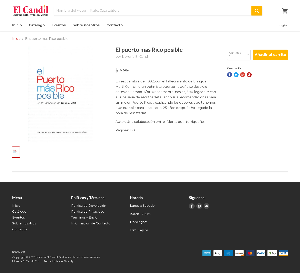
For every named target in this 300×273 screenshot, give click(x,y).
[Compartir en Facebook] (229, 74)
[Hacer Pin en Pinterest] (249, 74)
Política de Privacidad (87, 211)
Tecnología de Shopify (58, 261)
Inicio (17, 25)
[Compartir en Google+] (242, 74)
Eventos (59, 25)
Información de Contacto (90, 223)
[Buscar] (256, 11)
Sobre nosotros (86, 25)
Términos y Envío (84, 217)
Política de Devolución (88, 206)
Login (282, 25)
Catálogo (37, 25)
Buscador (18, 251)
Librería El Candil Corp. (27, 261)
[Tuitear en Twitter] (236, 74)
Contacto (115, 25)
